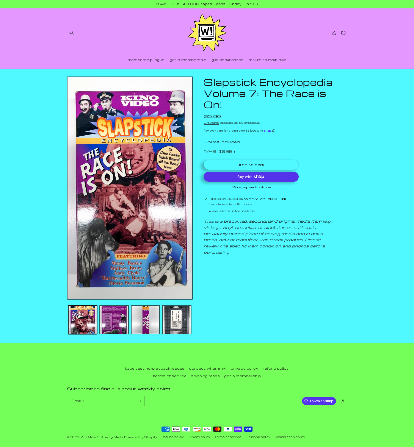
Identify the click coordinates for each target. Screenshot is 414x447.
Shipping (211, 122)
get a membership (242, 376)
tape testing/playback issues (155, 368)
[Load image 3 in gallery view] (145, 319)
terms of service (170, 376)
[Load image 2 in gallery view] (114, 319)
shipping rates (205, 376)
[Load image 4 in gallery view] (176, 319)
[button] (71, 33)
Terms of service (228, 437)
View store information (232, 211)
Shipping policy (258, 437)
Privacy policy (199, 437)
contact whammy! (207, 368)
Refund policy (173, 437)
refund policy (276, 368)
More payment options (251, 187)
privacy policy (244, 368)
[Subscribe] (139, 401)
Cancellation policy (289, 437)
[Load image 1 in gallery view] (82, 319)
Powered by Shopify (140, 437)
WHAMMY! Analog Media (102, 437)
